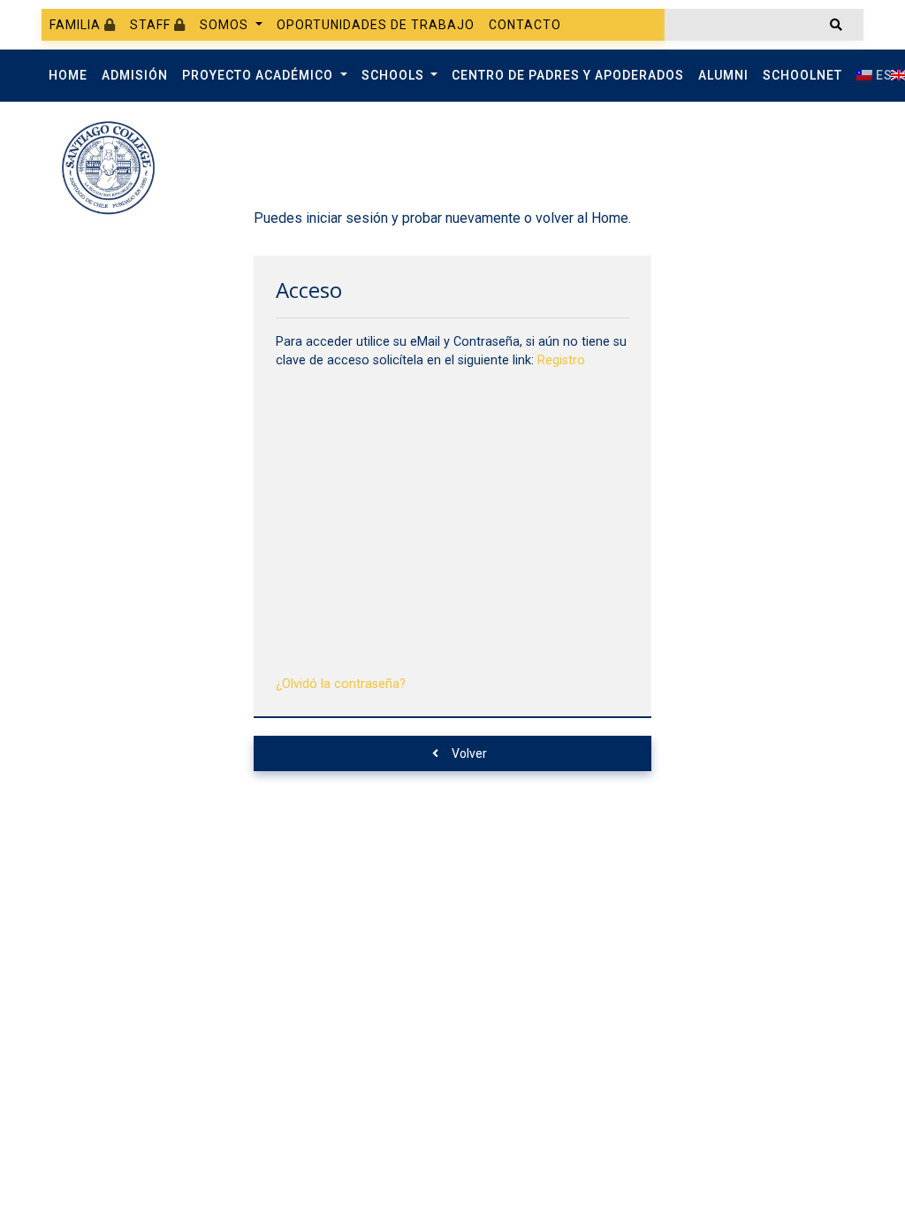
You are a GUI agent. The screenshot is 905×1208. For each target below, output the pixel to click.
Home (68, 75)
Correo (298, 402)
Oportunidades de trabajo (376, 25)
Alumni (723, 75)
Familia (76, 25)
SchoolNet (802, 75)
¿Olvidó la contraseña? (341, 684)
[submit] (836, 24)
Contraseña (312, 485)
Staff (152, 25)
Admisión (135, 75)
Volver (469, 753)
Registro (561, 360)
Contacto (525, 25)
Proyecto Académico (259, 75)
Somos (226, 25)
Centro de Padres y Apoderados (568, 75)
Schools (394, 75)
